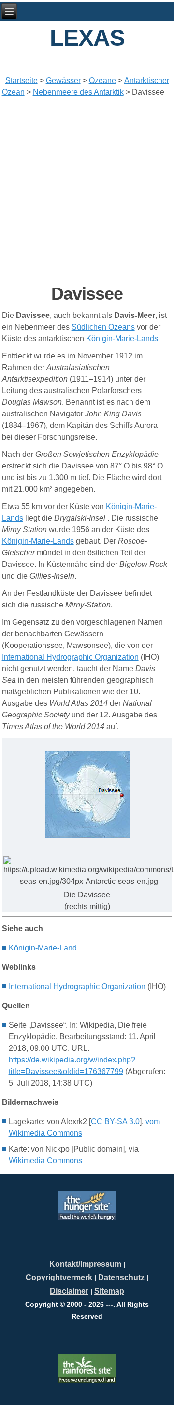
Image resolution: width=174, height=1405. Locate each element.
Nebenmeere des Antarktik (78, 92)
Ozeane (102, 80)
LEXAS (87, 38)
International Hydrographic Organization (70, 657)
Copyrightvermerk (59, 1277)
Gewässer (63, 80)
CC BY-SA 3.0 (115, 1121)
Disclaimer (69, 1291)
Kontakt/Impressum (85, 1264)
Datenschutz (121, 1277)
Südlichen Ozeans (103, 327)
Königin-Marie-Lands (122, 338)
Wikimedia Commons (45, 1161)
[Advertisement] (87, 190)
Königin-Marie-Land (43, 948)
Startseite (21, 80)
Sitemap (109, 1291)
